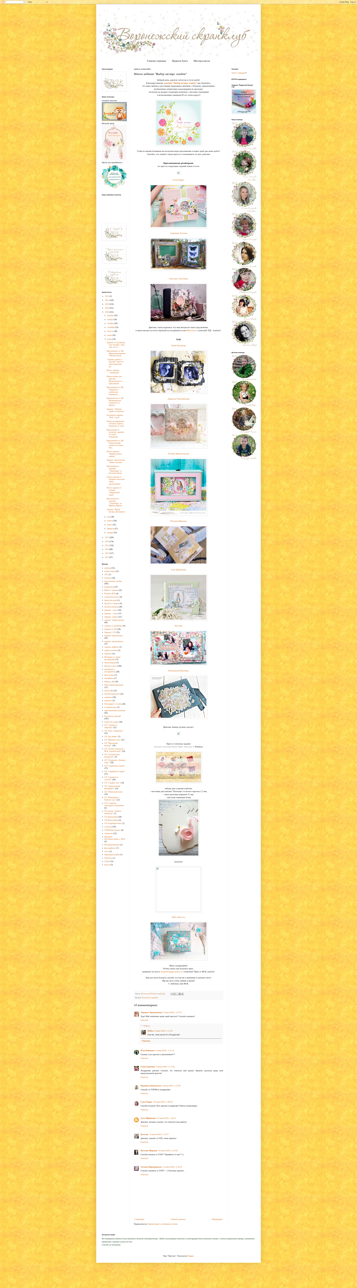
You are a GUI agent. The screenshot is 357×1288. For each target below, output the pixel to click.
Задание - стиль (110, 613)
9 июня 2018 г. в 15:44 (165, 1067)
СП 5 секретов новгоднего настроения (114, 804)
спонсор (107, 827)
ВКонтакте (191, 330)
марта (110, 525)
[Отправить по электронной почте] (171, 994)
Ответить (144, 1020)
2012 (107, 557)
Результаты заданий (150, 998)
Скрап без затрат (111, 722)
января (110, 533)
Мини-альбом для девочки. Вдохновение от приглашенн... (114, 379)
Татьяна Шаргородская (178, 453)
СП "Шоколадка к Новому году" (111, 798)
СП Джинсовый (111, 817)
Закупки (107, 654)
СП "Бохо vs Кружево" (113, 731)
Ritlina (150, 1031)
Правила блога (180, 60)
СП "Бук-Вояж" (110, 737)
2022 (107, 296)
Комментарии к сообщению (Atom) (163, 1224)
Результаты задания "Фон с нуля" (115, 416)
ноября (110, 319)
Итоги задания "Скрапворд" (113, 371)
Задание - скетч (110, 610)
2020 (107, 304)
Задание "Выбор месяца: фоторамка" (116, 511)
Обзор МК (108, 691)
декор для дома (110, 600)
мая (109, 517)
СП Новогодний (111, 820)
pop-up (107, 865)
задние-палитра (110, 650)
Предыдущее (217, 1219)
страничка (108, 833)
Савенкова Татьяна (178, 233)
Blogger (191, 1256)
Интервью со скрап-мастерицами (112, 658)
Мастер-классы (202, 60)
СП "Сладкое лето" (112, 783)
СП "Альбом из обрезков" (110, 726)
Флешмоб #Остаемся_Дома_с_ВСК (114, 838)
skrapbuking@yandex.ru (171, 971)
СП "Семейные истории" (114, 771)
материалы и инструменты (109, 670)
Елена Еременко (178, 345)
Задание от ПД (110, 629)
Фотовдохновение (112, 845)
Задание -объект (111, 617)
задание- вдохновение (113, 641)
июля (109, 335)
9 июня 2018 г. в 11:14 (164, 1051)
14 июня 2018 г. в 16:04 (168, 1151)
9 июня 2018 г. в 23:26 (163, 1031)
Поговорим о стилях (112, 704)
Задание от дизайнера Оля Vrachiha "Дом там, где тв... (116, 344)
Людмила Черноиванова (179, 399)
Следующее (139, 1219)
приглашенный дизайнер (114, 710)
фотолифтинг (110, 848)
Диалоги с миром (111, 603)
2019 (107, 308)
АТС (106, 575)
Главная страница (156, 60)
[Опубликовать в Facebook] (179, 994)
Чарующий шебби (112, 855)
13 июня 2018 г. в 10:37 (159, 1134)
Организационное (112, 694)
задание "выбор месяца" (114, 620)
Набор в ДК (109, 682)
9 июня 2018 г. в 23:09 (171, 1086)
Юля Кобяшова (148, 1051)
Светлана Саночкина (178, 278)
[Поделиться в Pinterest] (182, 994)
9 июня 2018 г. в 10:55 (172, 1012)
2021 (107, 300)
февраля (110, 529)
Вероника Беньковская (151, 1086)
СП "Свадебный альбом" (114, 766)
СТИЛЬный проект (112, 830)
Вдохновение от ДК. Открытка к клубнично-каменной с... (115, 390)
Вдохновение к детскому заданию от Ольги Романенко (115, 433)
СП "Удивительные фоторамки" (112, 787)
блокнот (107, 578)
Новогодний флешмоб (113, 685)
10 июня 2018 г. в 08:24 (163, 1102)
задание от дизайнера (113, 626)
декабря (110, 315)
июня (109, 339)
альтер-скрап (109, 571)
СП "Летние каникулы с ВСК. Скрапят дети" (114, 750)
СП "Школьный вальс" (113, 792)
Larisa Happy (178, 180)
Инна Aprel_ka (178, 917)
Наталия (178, 625)
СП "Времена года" (112, 740)
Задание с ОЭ (110, 632)
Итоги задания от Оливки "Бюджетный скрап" (114, 491)
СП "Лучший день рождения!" (112, 755)
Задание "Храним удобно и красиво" (115, 410)
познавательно (110, 707)
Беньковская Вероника (178, 670)
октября (110, 323)
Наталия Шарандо (178, 521)
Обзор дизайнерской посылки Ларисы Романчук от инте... (116, 423)
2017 (107, 537)
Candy (106, 861)
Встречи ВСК (109, 594)
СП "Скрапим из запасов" (111, 778)
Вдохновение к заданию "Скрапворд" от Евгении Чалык (114, 469)
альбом (107, 568)
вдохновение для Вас (113, 581)
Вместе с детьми (111, 590)
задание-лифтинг (111, 647)
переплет (108, 701)
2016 (107, 541)
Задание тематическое (113, 636)
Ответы (146, 1026)
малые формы (110, 663)
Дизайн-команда (111, 607)
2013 (107, 553)
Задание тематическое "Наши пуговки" (116, 461)
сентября (111, 327)
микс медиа (109, 675)
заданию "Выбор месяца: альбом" (180, 83)
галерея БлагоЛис (111, 597)
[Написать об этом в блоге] (174, 994)
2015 (107, 545)
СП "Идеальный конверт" (111, 744)
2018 (107, 312)
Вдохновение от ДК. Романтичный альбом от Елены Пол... (115, 444)
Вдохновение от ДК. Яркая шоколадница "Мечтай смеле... (116, 353)
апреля (110, 521)
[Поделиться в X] (177, 994)
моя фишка (109, 678)
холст (106, 851)
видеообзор (109, 587)
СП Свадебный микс (113, 823)
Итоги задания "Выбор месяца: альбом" (114, 453)
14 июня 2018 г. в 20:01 (172, 1167)
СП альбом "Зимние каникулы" (112, 812)
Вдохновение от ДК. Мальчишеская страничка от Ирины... (115, 401)
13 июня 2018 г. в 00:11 (166, 1118)
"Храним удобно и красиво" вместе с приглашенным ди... (115, 363)
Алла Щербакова (178, 569)
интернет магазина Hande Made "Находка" (173, 746)
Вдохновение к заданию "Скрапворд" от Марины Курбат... (115, 502)
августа (110, 331)
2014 (107, 549)
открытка (108, 697)
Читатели (108, 858)
